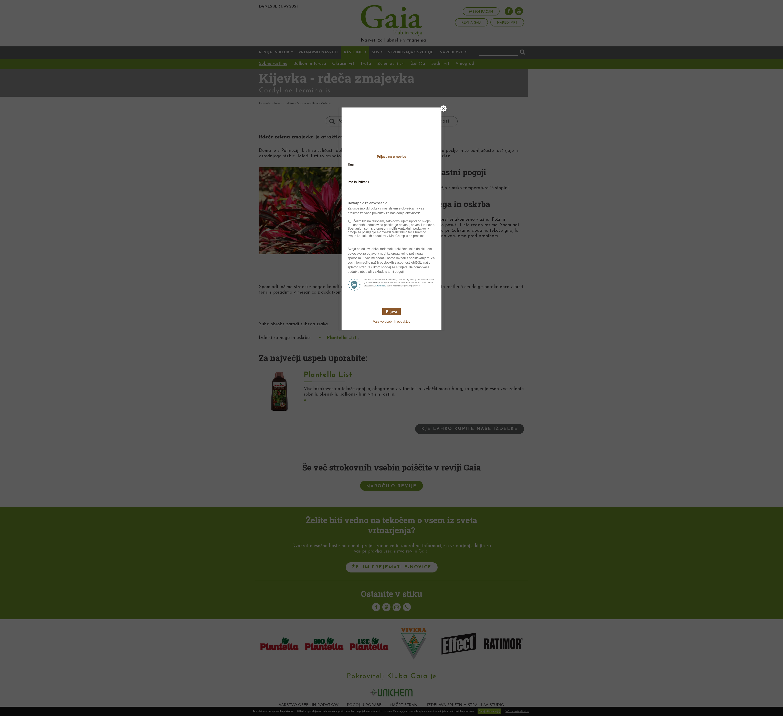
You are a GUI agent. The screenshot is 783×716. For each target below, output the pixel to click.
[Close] (443, 108)
